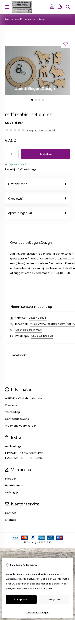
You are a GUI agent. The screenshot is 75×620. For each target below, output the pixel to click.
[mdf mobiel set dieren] (37, 102)
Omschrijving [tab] (17, 184)
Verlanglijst (12, 492)
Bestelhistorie (14, 485)
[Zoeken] (68, 7)
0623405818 (38, 317)
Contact (10, 513)
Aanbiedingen (14, 446)
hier (50, 588)
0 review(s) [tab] (15, 198)
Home (9, 19)
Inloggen (11, 478)
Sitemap (10, 519)
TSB (49, 542)
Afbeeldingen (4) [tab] (20, 213)
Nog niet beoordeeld (41, 130)
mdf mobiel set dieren (31, 19)
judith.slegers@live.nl (28, 329)
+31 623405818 (42, 335)
